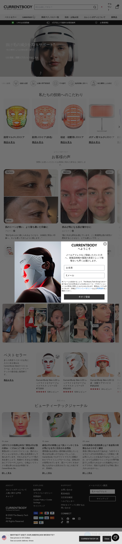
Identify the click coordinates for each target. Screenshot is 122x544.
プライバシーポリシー (84, 288)
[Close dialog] (105, 243)
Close (106, 539)
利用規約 (100, 288)
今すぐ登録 (84, 297)
